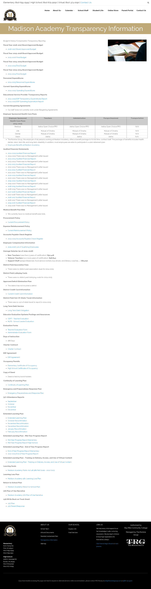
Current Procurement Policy (18, 222)
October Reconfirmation (17, 421)
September (12, 401)
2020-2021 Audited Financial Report (21, 175)
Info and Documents (47, 532)
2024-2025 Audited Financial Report (22, 153)
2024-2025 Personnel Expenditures (21, 82)
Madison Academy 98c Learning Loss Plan (24, 479)
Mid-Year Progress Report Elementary (22, 440)
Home (47, 10)
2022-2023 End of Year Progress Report (23, 454)
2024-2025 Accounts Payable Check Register (25, 239)
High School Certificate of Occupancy (23, 368)
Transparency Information (49, 540)
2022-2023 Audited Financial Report (22, 164)
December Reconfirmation (18, 426)
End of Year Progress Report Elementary (23, 451)
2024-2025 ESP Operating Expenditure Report (25, 102)
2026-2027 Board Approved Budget (22, 49)
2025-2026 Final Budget (17, 57)
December (12, 410)
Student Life (98, 10)
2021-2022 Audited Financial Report (21, 170)
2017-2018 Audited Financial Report (21, 192)
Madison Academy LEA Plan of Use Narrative (25, 495)
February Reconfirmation (17, 432)
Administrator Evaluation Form (19, 332)
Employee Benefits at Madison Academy (23, 145)
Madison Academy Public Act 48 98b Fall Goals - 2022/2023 (31, 470)
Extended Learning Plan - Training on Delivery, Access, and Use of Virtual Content (39, 462)
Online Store (113, 10)
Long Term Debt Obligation (19, 310)
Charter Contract (14, 349)
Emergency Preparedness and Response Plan (26, 393)
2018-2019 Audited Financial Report (21, 186)
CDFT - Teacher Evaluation (18, 319)
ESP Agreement (14, 357)
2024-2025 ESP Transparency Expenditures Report (27, 99)
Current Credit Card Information (20, 294)
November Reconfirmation (18, 423)
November (12, 407)
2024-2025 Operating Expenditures (21, 91)
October (11, 404)
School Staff (83, 10)
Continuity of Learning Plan (18, 385)
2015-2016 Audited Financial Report (21, 203)
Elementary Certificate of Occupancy (22, 366)
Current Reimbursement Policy (20, 230)
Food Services (73, 532)
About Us (57, 10)
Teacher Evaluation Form (17, 330)
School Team (45, 529)
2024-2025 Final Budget (17, 66)
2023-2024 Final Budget (17, 74)
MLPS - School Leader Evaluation (21, 321)
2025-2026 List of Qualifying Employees (23, 247)
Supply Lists (72, 529)
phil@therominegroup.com (113, 581)
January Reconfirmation (17, 429)
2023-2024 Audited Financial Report (22, 159)
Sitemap (43, 543)
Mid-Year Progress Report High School (23, 443)
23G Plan (11, 503)
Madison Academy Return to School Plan (24, 487)
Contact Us (86, 2)
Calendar (69, 10)
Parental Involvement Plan (49, 536)
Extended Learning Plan (17, 418)
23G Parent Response (16, 506)
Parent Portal (127, 10)
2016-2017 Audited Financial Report (21, 197)
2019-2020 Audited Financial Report (22, 181)
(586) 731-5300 (127, 581)
